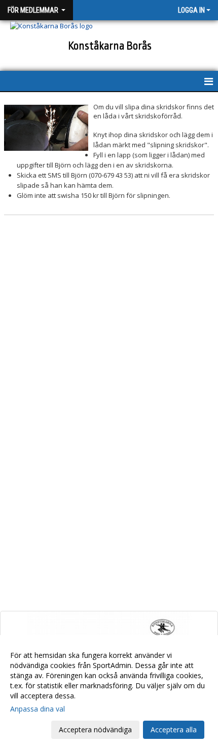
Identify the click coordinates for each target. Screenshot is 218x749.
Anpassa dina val (37, 709)
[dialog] (109, 692)
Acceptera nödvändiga (95, 729)
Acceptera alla (174, 729)
